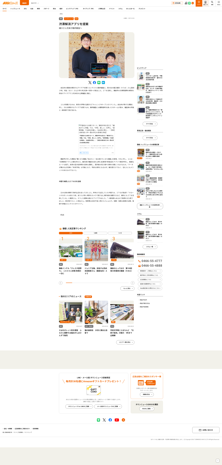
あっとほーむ (130, 9)
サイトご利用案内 (18, 432)
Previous (60, 283)
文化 (25, 9)
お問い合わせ (207, 430)
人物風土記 (101, 9)
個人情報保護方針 (7, 432)
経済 (61, 9)
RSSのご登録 (146, 409)
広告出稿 (177, 3)
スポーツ (46, 9)
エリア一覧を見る (124, 342)
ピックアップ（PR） (72, 9)
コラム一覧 (149, 247)
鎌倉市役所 (143, 300)
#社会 (62, 215)
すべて (5, 9)
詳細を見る (146, 394)
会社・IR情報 (8, 429)
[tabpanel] (96, 55)
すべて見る (149, 124)
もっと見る (126, 288)
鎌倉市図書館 (144, 307)
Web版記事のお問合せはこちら (150, 288)
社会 (31, 9)
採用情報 (35, 429)
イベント (112, 9)
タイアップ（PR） (88, 9)
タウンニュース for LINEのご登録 (78, 406)
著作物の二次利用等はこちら (149, 275)
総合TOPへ (34, 3)
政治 (54, 9)
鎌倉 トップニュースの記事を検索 (149, 206)
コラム (120, 9)
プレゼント (141, 9)
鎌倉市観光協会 (145, 303)
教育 (38, 9)
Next (132, 283)
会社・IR (205, 4)
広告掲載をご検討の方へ (22, 429)
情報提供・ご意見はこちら (148, 271)
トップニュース (15, 9)
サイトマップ (28, 432)
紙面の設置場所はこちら (147, 284)
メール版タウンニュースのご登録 (107, 406)
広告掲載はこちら (145, 279)
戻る (61, 14)
